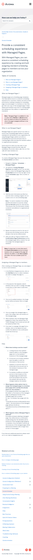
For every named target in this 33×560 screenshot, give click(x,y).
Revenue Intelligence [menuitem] (8, 504)
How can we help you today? (14, 18)
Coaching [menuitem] (5, 537)
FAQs (7, 90)
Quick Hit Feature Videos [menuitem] (9, 517)
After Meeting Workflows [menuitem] (10, 498)
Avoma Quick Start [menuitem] (8, 484)
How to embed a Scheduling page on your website (14, 473)
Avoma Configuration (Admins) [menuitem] (11, 478)
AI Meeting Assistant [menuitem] (8, 524)
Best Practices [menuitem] (7, 514)
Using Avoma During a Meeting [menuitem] (11, 494)
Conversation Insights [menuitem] (9, 501)
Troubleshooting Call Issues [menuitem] (10, 534)
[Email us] (30, 550)
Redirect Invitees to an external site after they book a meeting (15, 464)
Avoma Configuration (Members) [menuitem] (12, 481)
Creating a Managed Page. (13, 85)
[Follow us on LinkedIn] (26, 550)
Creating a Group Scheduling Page (10, 469)
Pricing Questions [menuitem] (7, 521)
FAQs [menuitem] (4, 511)
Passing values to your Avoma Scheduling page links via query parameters (16, 455)
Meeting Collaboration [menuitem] (9, 527)
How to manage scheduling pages (10, 460)
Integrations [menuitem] (6, 507)
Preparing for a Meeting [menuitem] (9, 488)
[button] (30, 478)
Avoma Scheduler (7, 40)
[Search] (29, 20)
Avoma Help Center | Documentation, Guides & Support (15, 32)
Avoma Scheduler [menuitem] (7, 491)
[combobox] (15, 20)
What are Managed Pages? (13, 79)
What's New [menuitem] (6, 530)
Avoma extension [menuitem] (7, 540)
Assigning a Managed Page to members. (17, 87)
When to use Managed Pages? (14, 82)
